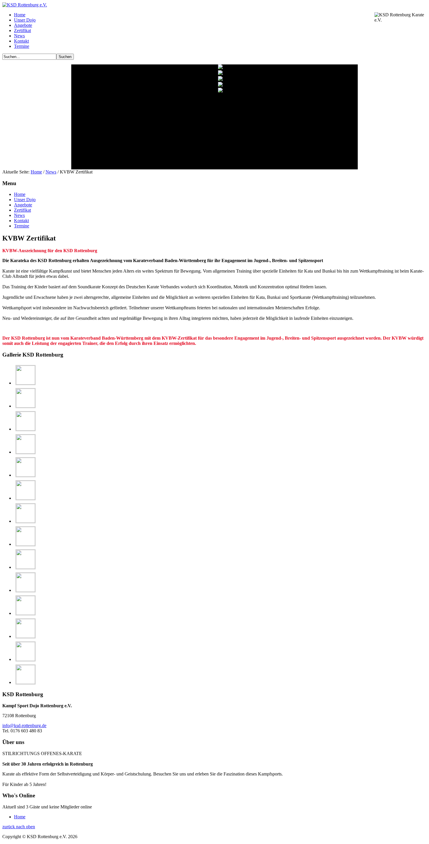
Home (36, 171)
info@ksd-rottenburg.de (24, 725)
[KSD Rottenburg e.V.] (24, 4)
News (51, 171)
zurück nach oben (18, 826)
